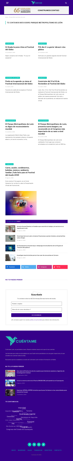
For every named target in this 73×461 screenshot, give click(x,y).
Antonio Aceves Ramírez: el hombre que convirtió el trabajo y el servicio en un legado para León (40, 227)
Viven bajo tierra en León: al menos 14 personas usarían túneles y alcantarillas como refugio (41, 237)
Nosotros (48, 450)
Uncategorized (10, 120)
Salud (30, 450)
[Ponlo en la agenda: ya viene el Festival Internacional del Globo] (20, 70)
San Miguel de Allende (12, 77)
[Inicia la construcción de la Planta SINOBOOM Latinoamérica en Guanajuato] (10, 383)
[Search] (66, 3)
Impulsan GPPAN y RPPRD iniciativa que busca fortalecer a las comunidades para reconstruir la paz (42, 391)
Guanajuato (9, 43)
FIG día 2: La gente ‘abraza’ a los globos (51, 48)
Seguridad (21, 450)
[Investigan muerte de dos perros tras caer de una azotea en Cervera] (10, 257)
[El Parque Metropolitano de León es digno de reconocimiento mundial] (20, 113)
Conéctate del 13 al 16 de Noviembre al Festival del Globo (51, 82)
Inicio (6, 17)
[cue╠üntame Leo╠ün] (21, 215)
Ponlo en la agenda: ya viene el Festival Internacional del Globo (19, 82)
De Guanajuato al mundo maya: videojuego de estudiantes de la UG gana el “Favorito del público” (40, 246)
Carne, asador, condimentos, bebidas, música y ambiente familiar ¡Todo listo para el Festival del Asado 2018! (20, 171)
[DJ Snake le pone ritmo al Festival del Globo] (20, 36)
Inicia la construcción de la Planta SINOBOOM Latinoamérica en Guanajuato (40, 380)
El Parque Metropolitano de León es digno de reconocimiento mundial (19, 126)
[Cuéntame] (36, 3)
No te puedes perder (13, 280)
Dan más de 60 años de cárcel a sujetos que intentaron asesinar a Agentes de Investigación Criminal (40, 372)
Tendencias (9, 164)
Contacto (58, 450)
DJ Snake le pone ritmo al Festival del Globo (19, 48)
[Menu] (7, 3)
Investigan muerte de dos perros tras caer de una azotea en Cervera (37, 255)
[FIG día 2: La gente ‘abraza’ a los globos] (53, 36)
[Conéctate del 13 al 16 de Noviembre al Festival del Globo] (53, 70)
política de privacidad (36, 320)
